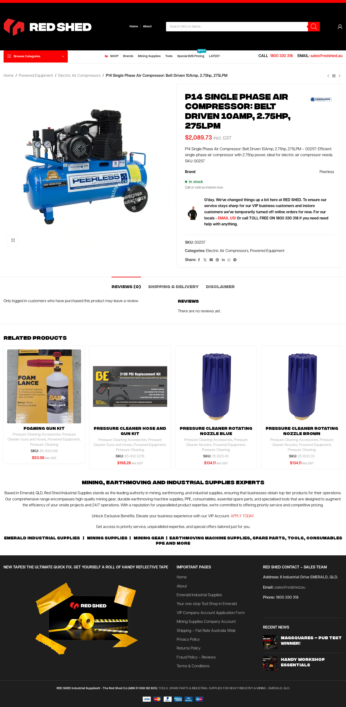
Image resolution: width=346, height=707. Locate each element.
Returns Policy (188, 648)
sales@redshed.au (326, 56)
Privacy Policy (188, 640)
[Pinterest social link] (217, 260)
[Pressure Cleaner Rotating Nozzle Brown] (302, 386)
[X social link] (205, 260)
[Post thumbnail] (270, 642)
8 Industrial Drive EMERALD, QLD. (309, 577)
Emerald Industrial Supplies (199, 595)
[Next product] (339, 76)
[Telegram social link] (235, 260)
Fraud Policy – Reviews (196, 657)
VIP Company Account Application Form (211, 613)
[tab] (126, 284)
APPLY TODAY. (242, 516)
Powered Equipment (36, 76)
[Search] (314, 26)
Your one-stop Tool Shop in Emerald (207, 604)
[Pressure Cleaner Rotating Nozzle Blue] (216, 386)
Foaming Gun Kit (44, 428)
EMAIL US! (227, 218)
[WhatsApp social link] (229, 260)
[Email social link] (211, 260)
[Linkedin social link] (223, 260)
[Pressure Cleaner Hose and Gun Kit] (130, 386)
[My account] (340, 26)
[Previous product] (328, 76)
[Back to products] (334, 76)
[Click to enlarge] (13, 240)
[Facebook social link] (199, 260)
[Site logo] (63, 27)
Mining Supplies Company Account (206, 622)
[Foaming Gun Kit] (44, 386)
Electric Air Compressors (79, 76)
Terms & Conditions (193, 666)
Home (9, 76)
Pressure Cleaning (44, 445)
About (182, 586)
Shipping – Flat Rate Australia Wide (206, 631)
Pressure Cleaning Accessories (37, 434)
